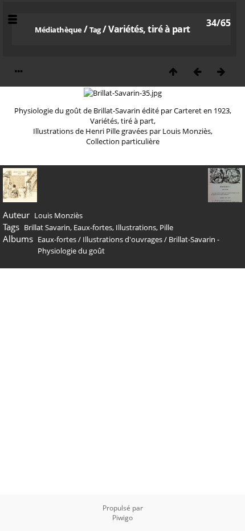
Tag (95, 29)
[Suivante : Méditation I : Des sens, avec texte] (221, 71)
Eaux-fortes (93, 227)
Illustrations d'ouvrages (122, 239)
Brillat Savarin (47, 227)
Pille (166, 227)
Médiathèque (58, 29)
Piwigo (122, 517)
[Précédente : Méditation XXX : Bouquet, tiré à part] (197, 71)
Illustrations (136, 227)
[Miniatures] (173, 71)
